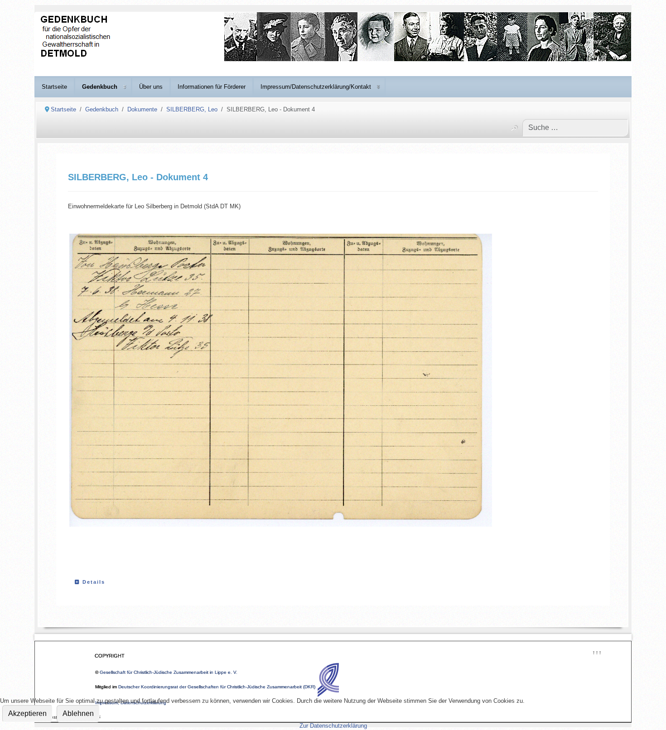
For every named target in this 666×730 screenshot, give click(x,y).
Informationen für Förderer (212, 86)
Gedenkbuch (99, 86)
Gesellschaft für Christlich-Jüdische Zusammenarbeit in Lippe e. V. (168, 672)
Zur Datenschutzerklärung (333, 725)
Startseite (54, 86)
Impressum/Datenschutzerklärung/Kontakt (316, 86)
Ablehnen (78, 713)
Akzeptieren (27, 713)
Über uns (151, 86)
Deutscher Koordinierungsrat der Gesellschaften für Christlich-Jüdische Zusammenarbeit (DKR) (216, 686)
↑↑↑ (596, 651)
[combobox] (575, 127)
